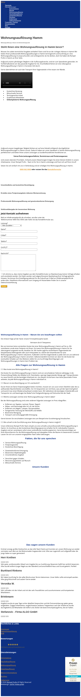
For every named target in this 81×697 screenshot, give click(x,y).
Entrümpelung (14, 9)
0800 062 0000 (25, 169)
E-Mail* (3, 235)
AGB (2, 633)
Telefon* (4, 241)
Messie (11, 10)
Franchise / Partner (11, 22)
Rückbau (12, 17)
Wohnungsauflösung (16, 12)
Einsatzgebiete (10, 24)
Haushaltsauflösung (15, 14)
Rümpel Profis (12, 682)
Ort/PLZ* (4, 247)
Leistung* (4, 223)
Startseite (8, 5)
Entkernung (13, 19)
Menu (3, 2)
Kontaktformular (54, 169)
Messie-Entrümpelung (9, 673)
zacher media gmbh (17, 684)
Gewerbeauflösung (15, 15)
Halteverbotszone (15, 20)
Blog (6, 25)
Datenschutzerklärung (9, 631)
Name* (3, 229)
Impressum (5, 629)
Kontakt (7, 27)
